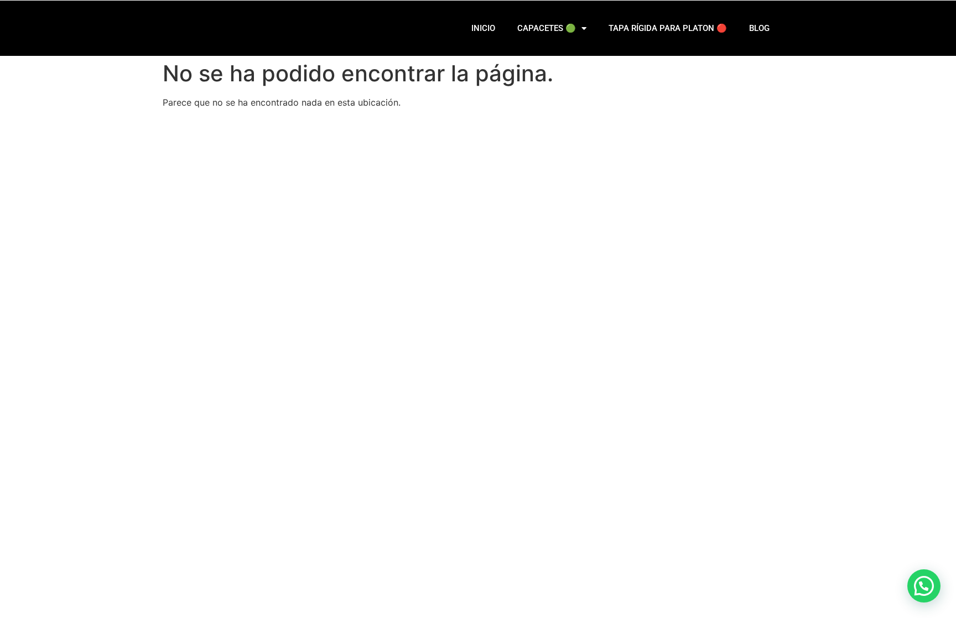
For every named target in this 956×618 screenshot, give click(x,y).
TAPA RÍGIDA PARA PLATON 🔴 (668, 28)
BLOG (759, 28)
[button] (924, 586)
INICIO (483, 28)
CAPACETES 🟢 (546, 28)
